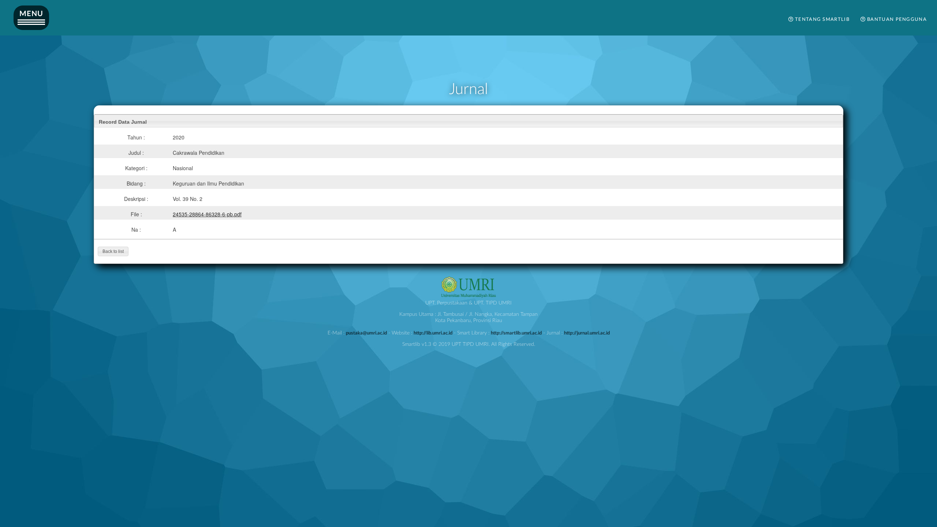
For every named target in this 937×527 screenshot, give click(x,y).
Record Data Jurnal (123, 122)
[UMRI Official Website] (468, 297)
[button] (113, 251)
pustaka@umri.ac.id (366, 333)
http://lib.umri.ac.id (433, 333)
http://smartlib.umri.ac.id (516, 333)
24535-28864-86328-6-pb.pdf (207, 214)
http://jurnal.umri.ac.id (587, 333)
